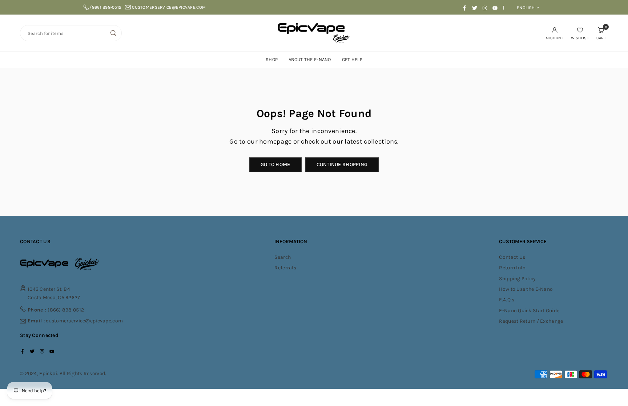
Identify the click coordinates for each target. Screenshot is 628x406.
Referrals (285, 268)
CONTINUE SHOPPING (342, 164)
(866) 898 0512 (56, 310)
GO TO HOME (275, 164)
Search (282, 257)
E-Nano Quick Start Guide (529, 310)
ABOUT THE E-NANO (310, 59)
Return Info (512, 268)
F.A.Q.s (506, 300)
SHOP (272, 59)
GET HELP (352, 59)
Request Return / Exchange (531, 321)
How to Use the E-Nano (526, 289)
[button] (601, 33)
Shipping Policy (517, 279)
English (526, 7)
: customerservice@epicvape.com (75, 321)
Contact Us (512, 257)
